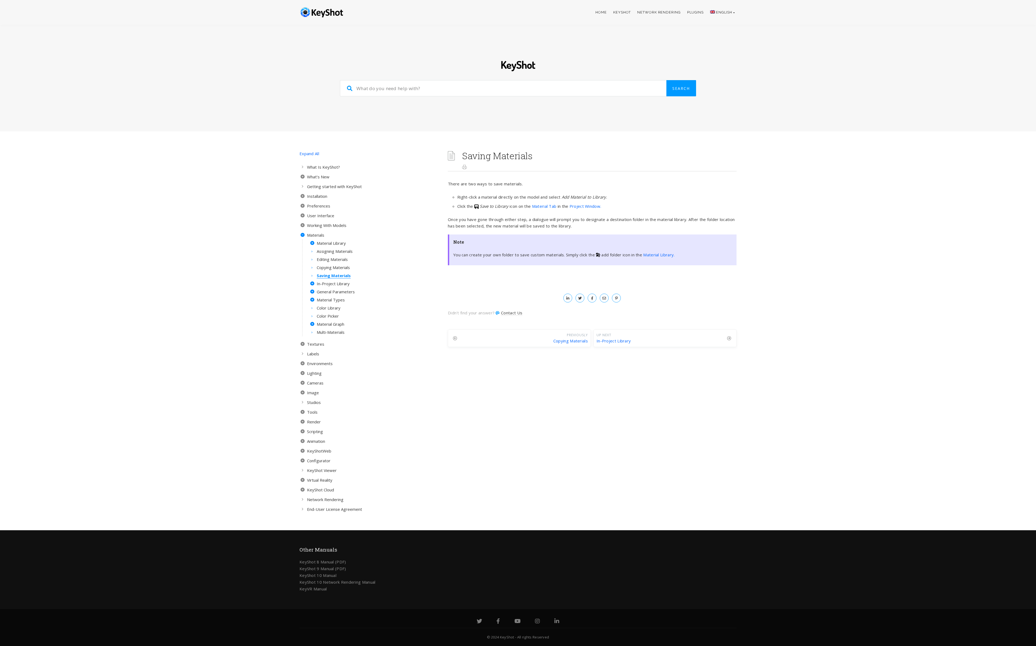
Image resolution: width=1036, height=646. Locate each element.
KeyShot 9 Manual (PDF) (322, 568)
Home (601, 12)
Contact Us (511, 312)
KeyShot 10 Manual (317, 575)
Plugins (695, 12)
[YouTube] (517, 621)
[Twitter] (479, 621)
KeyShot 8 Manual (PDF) (322, 562)
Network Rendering (658, 12)
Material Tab (544, 206)
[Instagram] (537, 621)
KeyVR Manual (313, 588)
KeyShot (622, 12)
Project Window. (585, 206)
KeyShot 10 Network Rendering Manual (337, 582)
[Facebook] (498, 621)
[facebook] (592, 298)
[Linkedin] (557, 621)
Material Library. (658, 254)
